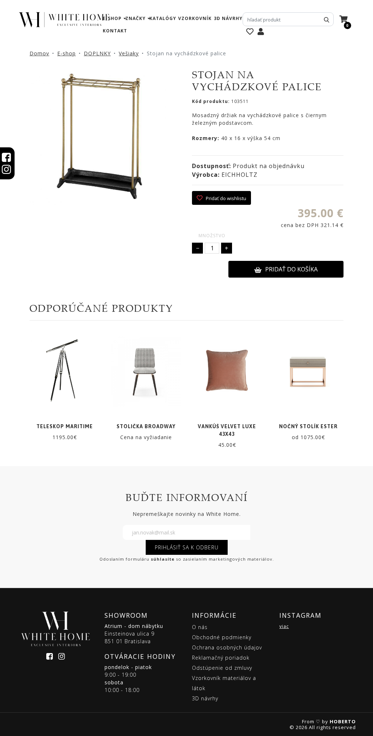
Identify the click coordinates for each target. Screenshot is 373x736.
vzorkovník (195, 18)
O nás (200, 627)
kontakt (115, 31)
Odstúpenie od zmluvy (222, 667)
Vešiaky (129, 53)
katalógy (162, 18)
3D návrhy (228, 18)
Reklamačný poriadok (221, 657)
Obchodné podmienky (221, 637)
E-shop (66, 53)
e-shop (112, 18)
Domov (39, 53)
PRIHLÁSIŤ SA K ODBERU (187, 547)
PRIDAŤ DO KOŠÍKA (291, 269)
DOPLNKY (97, 53)
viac (284, 626)
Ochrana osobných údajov (227, 647)
